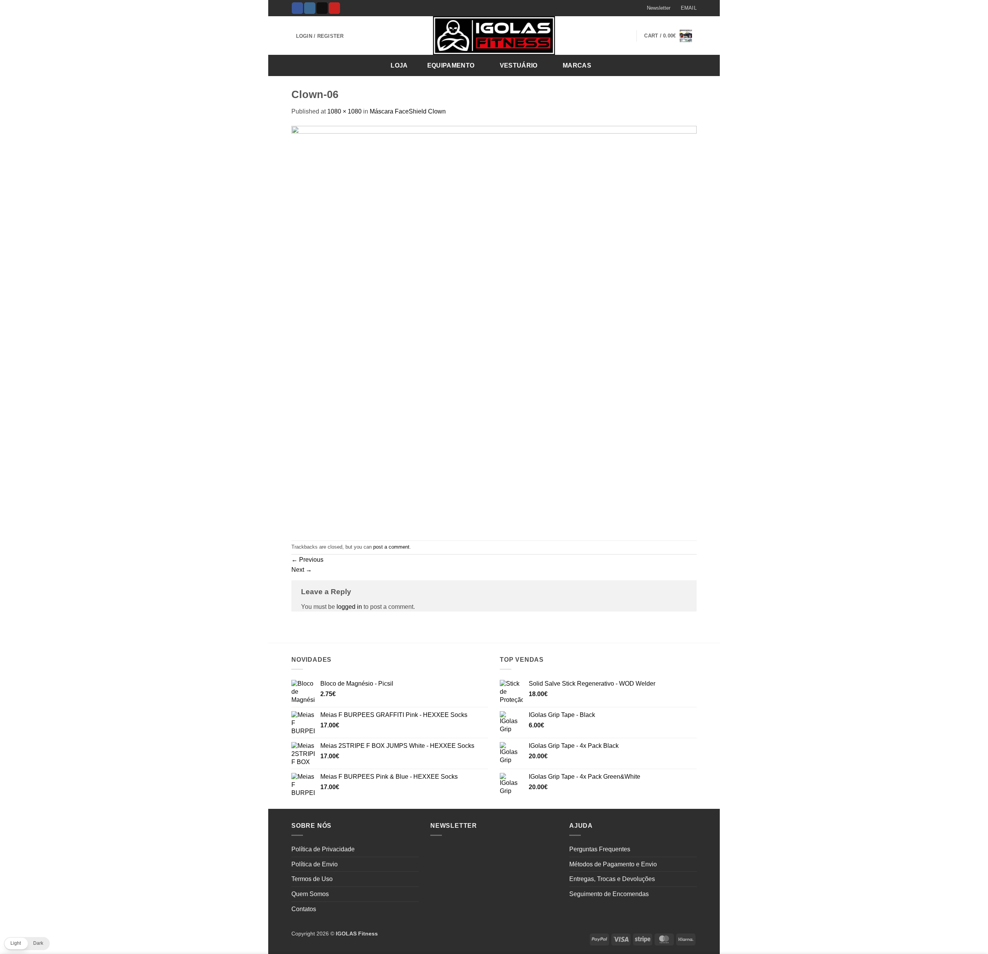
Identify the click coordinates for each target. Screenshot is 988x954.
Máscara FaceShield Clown (408, 111)
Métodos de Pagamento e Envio (613, 864)
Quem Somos (310, 894)
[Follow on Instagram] (309, 8)
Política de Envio (314, 864)
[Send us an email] (322, 8)
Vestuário (519, 65)
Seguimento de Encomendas (609, 894)
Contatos (303, 909)
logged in (349, 606)
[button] (655, 8)
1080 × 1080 (344, 111)
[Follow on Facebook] (297, 8)
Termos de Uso (312, 879)
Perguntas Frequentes (599, 849)
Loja (399, 65)
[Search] (688, 65)
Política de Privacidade (323, 849)
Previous (307, 559)
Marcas (577, 65)
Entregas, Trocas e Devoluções (612, 879)
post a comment (391, 547)
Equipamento (451, 65)
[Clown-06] (494, 328)
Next (301, 569)
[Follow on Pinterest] (334, 8)
